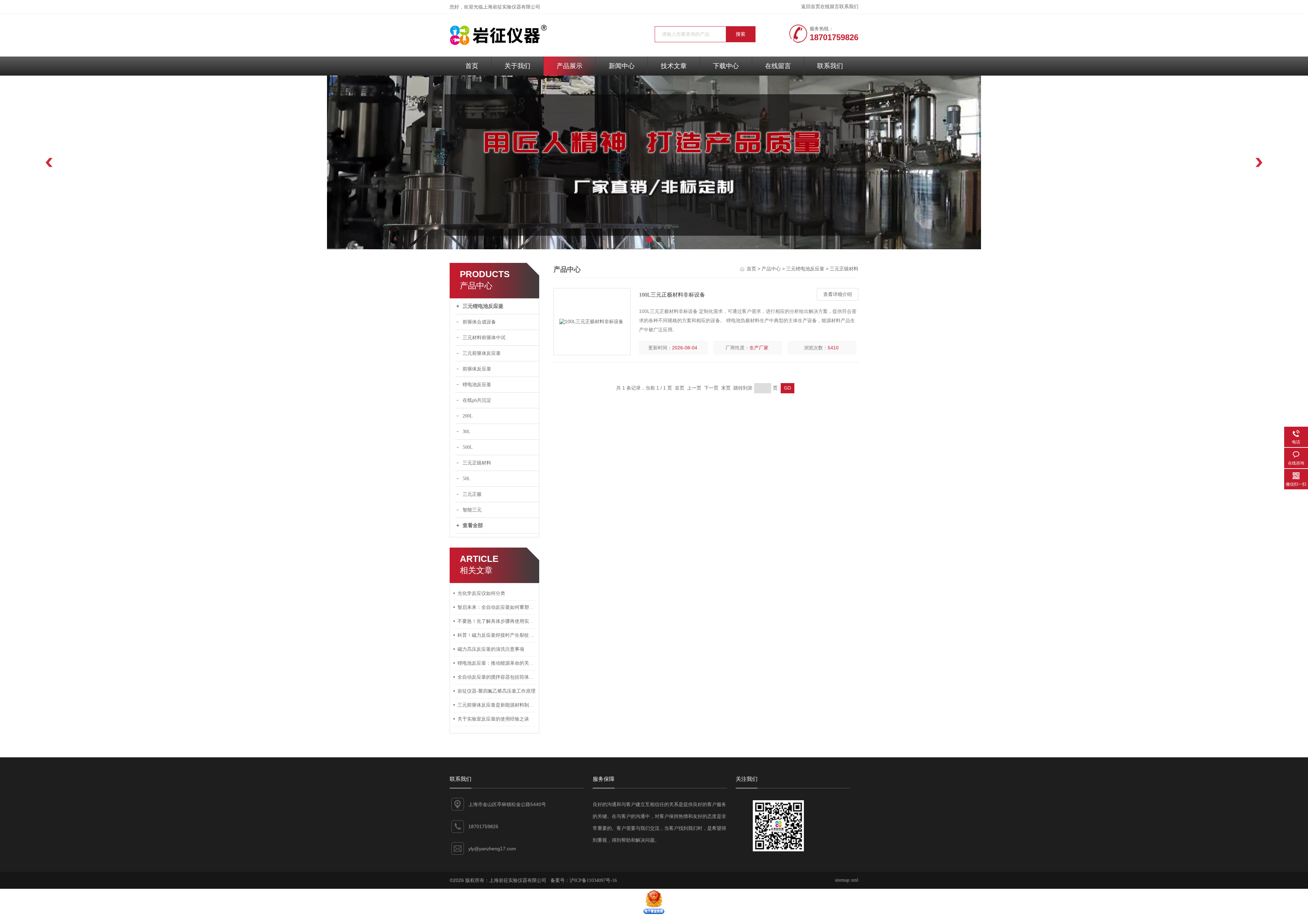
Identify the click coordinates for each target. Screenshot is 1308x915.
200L (468, 416)
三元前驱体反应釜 (482, 353)
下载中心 (726, 65)
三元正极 (472, 494)
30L (466, 431)
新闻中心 (622, 65)
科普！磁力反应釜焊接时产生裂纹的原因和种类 (496, 635)
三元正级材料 (477, 463)
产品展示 (569, 65)
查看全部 (473, 525)
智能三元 (472, 509)
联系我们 (848, 6)
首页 (471, 65)
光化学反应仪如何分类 (481, 593)
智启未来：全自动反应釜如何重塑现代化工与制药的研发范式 (496, 607)
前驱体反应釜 (477, 369)
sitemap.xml (846, 880)
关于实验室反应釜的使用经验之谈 (493, 719)
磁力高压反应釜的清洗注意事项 (490, 649)
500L (468, 447)
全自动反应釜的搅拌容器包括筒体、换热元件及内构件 (496, 677)
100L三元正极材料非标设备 (672, 295)
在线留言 (829, 6)
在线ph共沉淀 (477, 400)
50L (466, 478)
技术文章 (674, 65)
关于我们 (517, 65)
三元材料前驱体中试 (484, 337)
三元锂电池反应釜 (483, 306)
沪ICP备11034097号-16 (593, 880)
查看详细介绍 (837, 294)
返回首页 (810, 6)
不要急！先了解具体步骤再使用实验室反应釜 (496, 621)
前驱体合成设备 (479, 322)
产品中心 (771, 268)
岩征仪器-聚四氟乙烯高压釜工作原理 (496, 691)
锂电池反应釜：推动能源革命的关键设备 (496, 663)
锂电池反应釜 (477, 384)
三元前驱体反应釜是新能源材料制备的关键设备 (496, 705)
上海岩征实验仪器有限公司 (511, 7)
